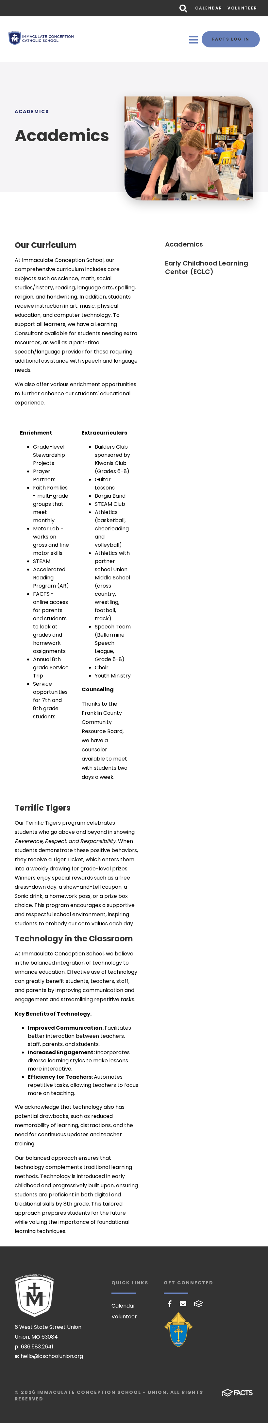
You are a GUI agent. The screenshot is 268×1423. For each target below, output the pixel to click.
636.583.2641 (37, 1346)
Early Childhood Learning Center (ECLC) (206, 267)
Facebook (170, 1303)
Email (183, 1303)
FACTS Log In (230, 39)
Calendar (208, 8)
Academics (184, 244)
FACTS (198, 1303)
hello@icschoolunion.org (52, 1356)
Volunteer (242, 8)
